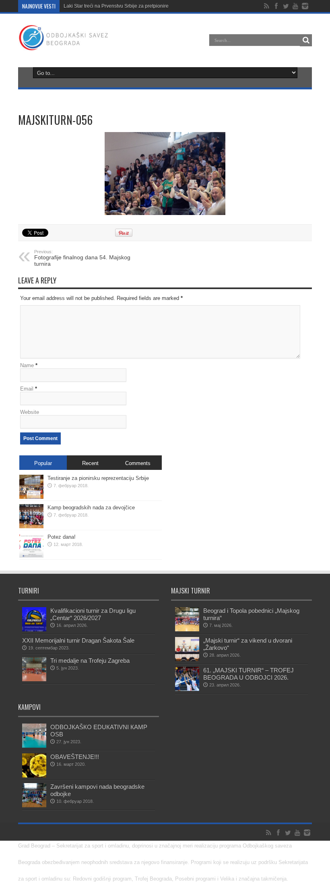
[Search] (306, 40)
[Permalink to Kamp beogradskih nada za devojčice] (31, 516)
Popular (43, 463)
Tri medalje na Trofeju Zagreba (90, 660)
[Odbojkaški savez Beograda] (63, 38)
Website (29, 412)
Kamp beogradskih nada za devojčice (91, 507)
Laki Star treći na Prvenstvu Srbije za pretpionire (116, 6)
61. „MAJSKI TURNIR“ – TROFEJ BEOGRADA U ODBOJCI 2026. (248, 674)
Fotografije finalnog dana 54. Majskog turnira (82, 258)
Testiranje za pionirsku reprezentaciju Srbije (98, 478)
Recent (90, 463)
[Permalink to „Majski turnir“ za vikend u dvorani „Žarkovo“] (187, 649)
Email (26, 389)
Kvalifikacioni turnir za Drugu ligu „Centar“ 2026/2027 (93, 614)
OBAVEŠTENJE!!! (74, 756)
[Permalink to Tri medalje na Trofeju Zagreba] (34, 669)
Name (27, 365)
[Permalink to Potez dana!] (31, 545)
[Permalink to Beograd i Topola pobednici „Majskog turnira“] (187, 619)
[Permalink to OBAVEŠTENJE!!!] (34, 765)
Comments (138, 463)
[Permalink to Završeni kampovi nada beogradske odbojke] (34, 795)
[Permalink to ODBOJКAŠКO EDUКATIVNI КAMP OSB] (34, 736)
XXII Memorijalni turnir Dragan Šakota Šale (78, 640)
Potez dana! (61, 537)
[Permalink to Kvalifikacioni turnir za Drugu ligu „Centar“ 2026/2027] (34, 619)
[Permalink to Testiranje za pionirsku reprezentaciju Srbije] (31, 487)
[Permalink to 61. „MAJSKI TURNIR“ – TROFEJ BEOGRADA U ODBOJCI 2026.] (187, 679)
